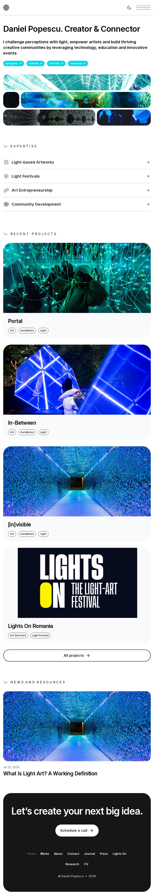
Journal (89, 853)
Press (104, 853)
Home (31, 853)
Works (44, 853)
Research (72, 864)
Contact (73, 853)
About (58, 853)
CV (86, 864)
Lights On (119, 853)
